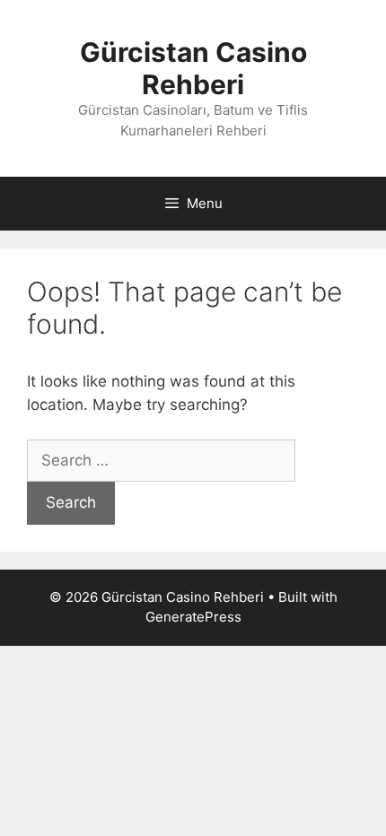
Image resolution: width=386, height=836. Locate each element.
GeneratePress (193, 616)
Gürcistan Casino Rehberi (193, 68)
